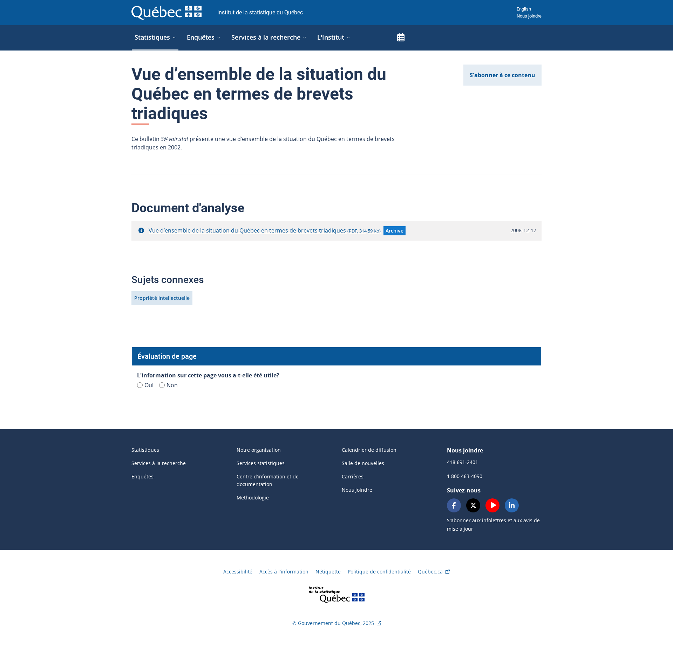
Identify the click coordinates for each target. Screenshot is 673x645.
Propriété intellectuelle (162, 298)
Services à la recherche (158, 463)
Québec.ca (430, 571)
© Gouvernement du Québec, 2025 (333, 623)
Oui (149, 385)
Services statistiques (261, 463)
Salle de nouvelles (363, 463)
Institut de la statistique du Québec (260, 12)
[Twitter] (473, 505)
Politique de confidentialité (379, 571)
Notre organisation (259, 449)
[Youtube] (492, 505)
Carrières (352, 476)
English (524, 9)
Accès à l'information (283, 571)
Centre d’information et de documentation (268, 480)
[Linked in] (512, 505)
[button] (141, 230)
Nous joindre (529, 16)
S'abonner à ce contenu (502, 75)
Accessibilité (237, 571)
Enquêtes (142, 476)
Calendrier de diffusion (369, 449)
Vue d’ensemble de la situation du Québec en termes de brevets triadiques (265, 230)
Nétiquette (328, 571)
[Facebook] (454, 505)
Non (172, 385)
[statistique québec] (336, 594)
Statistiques (145, 449)
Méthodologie (253, 497)
